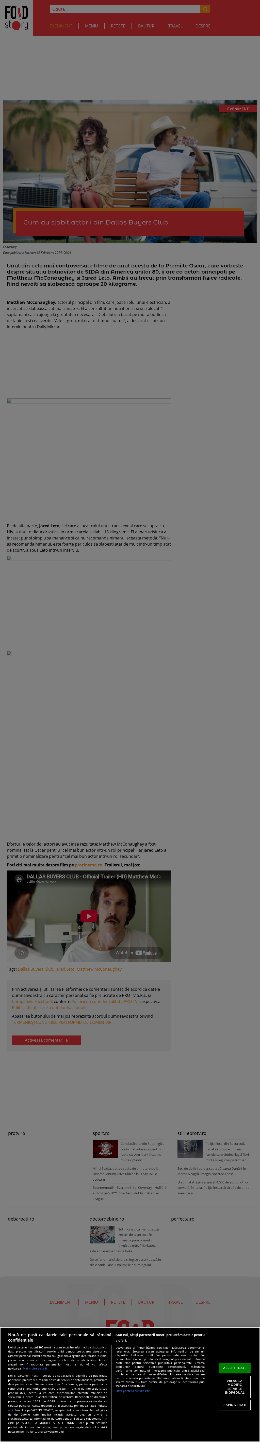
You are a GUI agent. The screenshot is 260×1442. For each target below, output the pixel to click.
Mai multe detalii (35, 1368)
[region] (130, 1384)
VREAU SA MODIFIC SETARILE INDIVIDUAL (235, 1386)
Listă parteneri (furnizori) (133, 1391)
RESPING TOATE (234, 1405)
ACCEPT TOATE (235, 1367)
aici (10, 1410)
